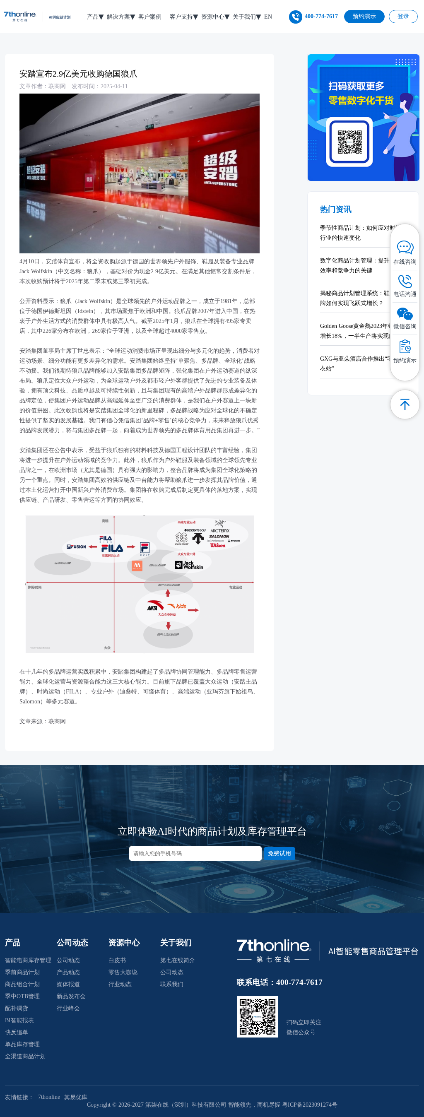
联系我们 (171, 984)
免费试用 (279, 853)
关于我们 (244, 17)
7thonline (49, 1097)
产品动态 (68, 972)
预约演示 (364, 16)
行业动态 (120, 984)
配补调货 (16, 1008)
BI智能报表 (19, 1020)
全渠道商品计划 (25, 1056)
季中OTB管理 (22, 996)
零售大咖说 (122, 972)
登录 (403, 16)
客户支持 (181, 17)
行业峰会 (68, 1008)
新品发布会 (71, 996)
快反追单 (16, 1032)
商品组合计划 (22, 984)
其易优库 (75, 1097)
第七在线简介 (177, 960)
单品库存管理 (22, 1044)
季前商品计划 (22, 972)
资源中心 (212, 17)
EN (268, 17)
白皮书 (117, 960)
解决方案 (118, 17)
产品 (93, 17)
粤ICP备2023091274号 (309, 1105)
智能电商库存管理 (28, 960)
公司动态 (68, 960)
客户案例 (149, 17)
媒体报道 (68, 984)
